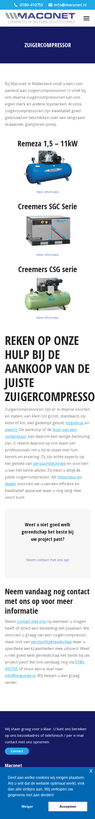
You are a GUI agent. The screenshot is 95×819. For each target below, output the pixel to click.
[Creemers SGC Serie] (47, 230)
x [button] (91, 770)
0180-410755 (31, 4)
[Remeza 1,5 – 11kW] (47, 167)
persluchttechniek (49, 463)
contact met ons (31, 621)
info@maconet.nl (70, 4)
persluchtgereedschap (51, 641)
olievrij (11, 429)
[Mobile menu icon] (86, 18)
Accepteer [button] (67, 806)
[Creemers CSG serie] (47, 293)
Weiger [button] (27, 806)
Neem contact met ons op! (47, 560)
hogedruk (75, 422)
